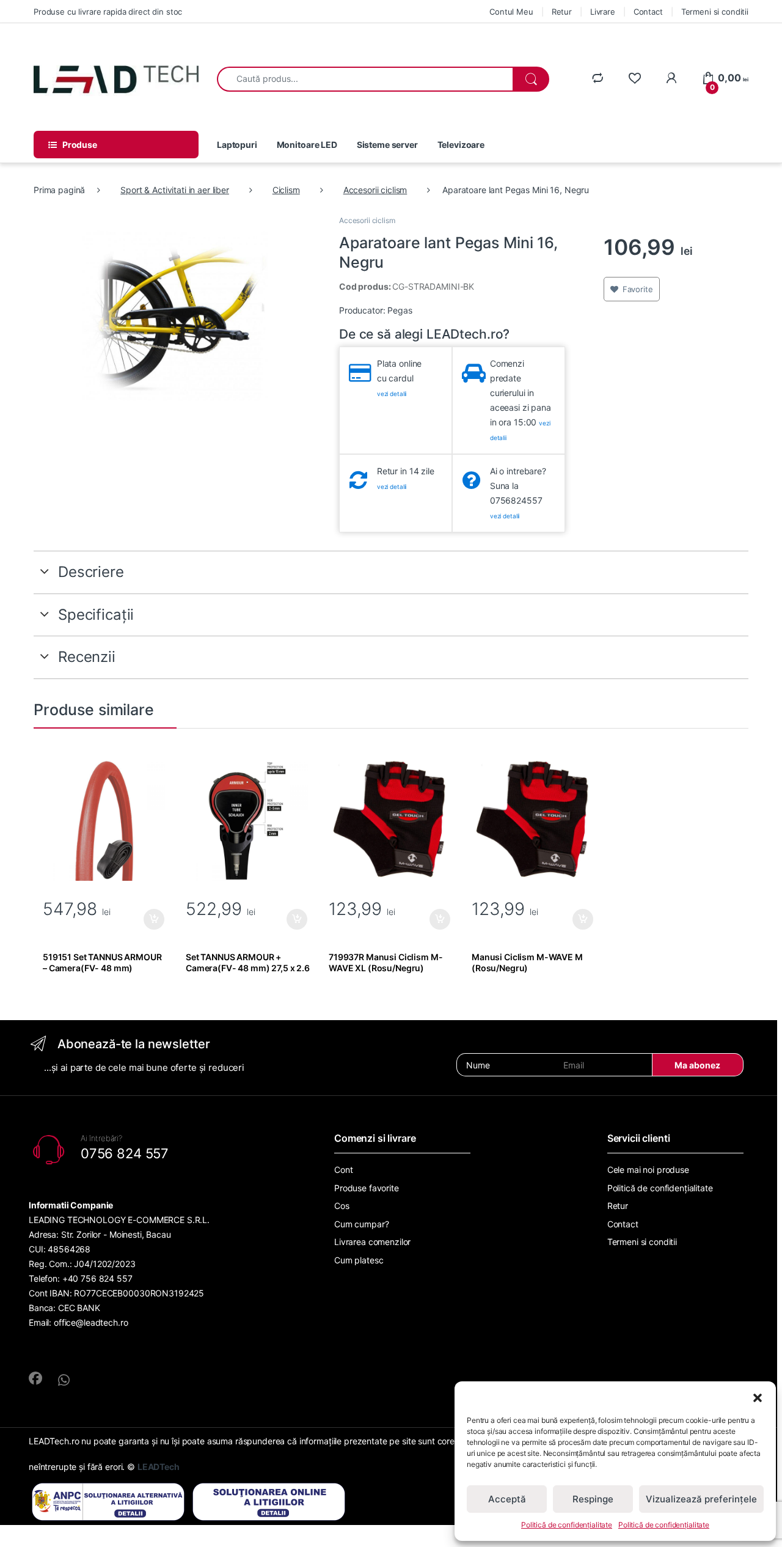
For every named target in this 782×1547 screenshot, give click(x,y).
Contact (648, 12)
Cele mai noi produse (648, 1169)
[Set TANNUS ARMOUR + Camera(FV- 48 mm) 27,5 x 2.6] (248, 820)
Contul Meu (511, 12)
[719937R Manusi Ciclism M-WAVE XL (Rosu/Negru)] (391, 820)
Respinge (592, 1499)
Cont (343, 1169)
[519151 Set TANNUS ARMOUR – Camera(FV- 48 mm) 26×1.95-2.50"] (105, 820)
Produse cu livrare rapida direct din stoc (108, 12)
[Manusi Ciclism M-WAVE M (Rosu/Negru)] (534, 820)
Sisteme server (387, 144)
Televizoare (460, 144)
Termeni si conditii (714, 12)
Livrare (602, 12)
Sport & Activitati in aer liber (174, 190)
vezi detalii (391, 393)
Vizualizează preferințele (701, 1499)
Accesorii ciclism (375, 190)
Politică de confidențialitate (566, 1524)
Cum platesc (358, 1260)
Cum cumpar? (361, 1224)
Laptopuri (237, 144)
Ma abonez (697, 1065)
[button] (757, 1397)
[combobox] (365, 79)
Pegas (399, 310)
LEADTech (158, 1466)
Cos (341, 1205)
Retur (562, 12)
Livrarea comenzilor (372, 1241)
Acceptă (507, 1499)
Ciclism (286, 190)
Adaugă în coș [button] (149, 919)
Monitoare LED (307, 144)
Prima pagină (59, 190)
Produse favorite (366, 1188)
